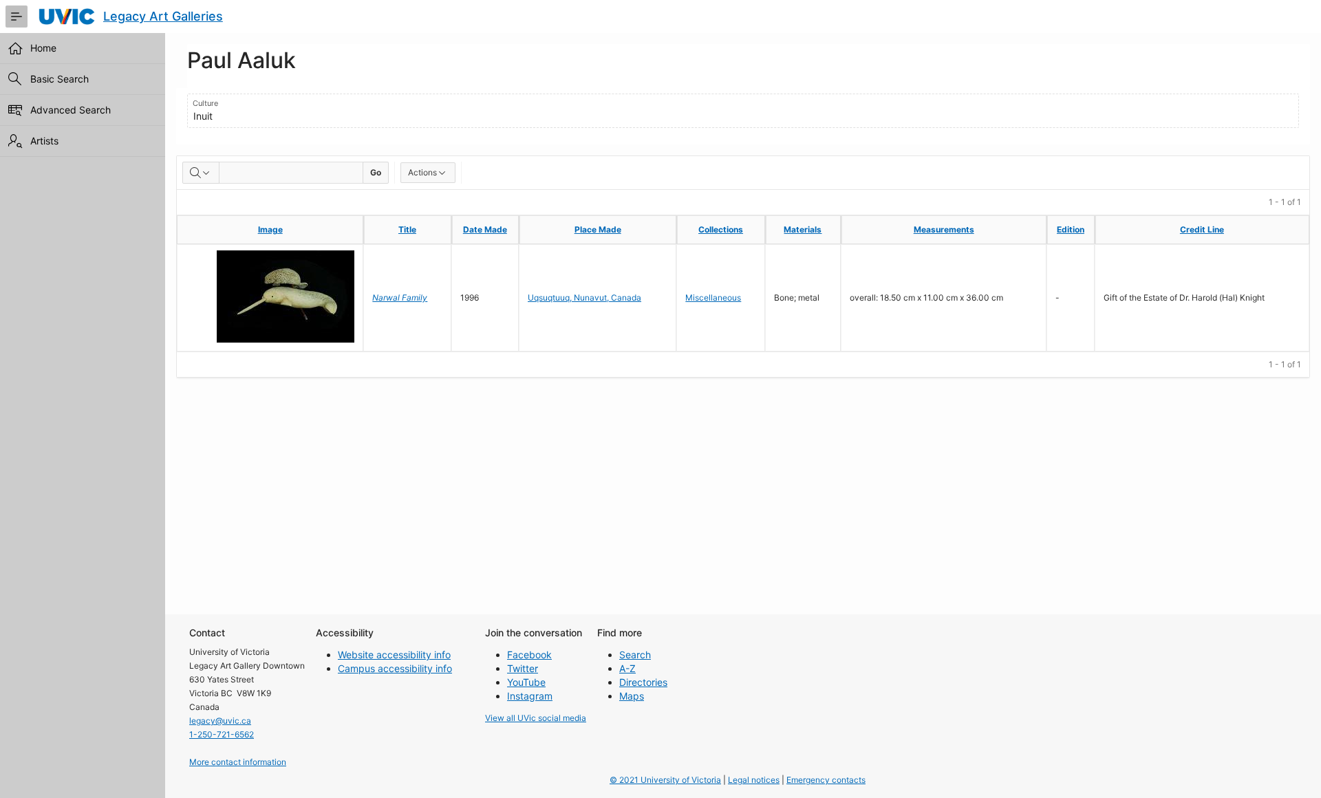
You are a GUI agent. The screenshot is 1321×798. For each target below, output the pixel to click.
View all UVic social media (535, 718)
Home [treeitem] (43, 48)
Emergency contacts (826, 780)
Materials (802, 229)
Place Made (597, 229)
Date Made (485, 229)
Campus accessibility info (395, 668)
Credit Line (1202, 229)
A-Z (627, 668)
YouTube (526, 682)
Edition (1070, 229)
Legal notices (754, 780)
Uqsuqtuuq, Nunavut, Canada (584, 297)
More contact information (237, 762)
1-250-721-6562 (221, 734)
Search (635, 654)
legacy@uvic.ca (220, 720)
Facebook (529, 654)
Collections (720, 229)
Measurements (944, 229)
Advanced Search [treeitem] (70, 110)
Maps (631, 696)
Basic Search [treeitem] (59, 79)
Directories (643, 682)
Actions (422, 172)
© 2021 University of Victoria (665, 780)
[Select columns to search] (200, 173)
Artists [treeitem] (44, 141)
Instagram (529, 696)
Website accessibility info (394, 654)
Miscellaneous (713, 297)
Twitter (522, 668)
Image (270, 229)
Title (407, 229)
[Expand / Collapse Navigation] (17, 17)
